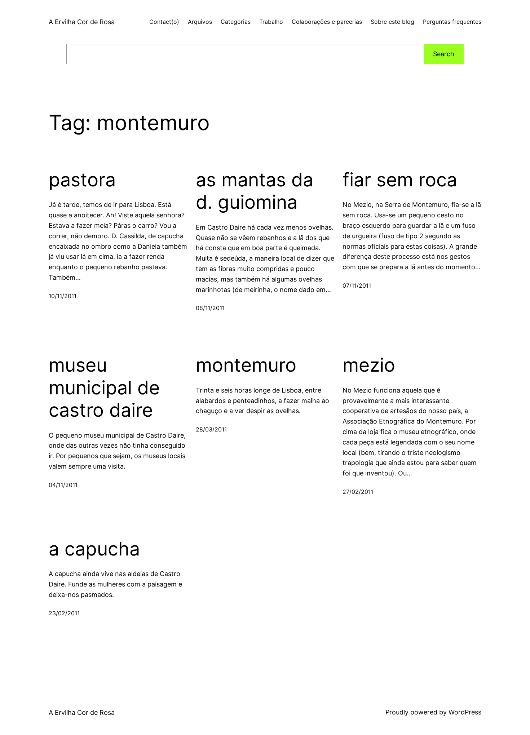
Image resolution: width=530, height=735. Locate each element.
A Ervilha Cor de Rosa (82, 22)
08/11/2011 (210, 307)
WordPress (465, 712)
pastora (82, 180)
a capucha (94, 549)
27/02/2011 (358, 491)
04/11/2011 (63, 484)
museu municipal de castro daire (104, 387)
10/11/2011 (62, 296)
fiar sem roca (400, 180)
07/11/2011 (357, 285)
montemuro (246, 365)
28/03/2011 (211, 429)
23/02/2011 (64, 613)
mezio (369, 365)
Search (443, 54)
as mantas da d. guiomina (254, 191)
